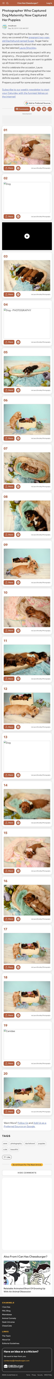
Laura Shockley (27, 47)
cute (5, 1149)
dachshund (30, 1143)
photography (16, 1143)
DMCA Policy (48, 1375)
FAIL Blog (6, 1311)
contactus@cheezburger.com (16, 1360)
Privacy (34, 1375)
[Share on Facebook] (33, 109)
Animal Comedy (9, 1318)
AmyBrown (12, 26)
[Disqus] (27, 1215)
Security (40, 1375)
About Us (6, 1339)
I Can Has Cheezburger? (27, 3)
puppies (41, 1143)
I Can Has (6, 1307)
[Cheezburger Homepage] (27, 1367)
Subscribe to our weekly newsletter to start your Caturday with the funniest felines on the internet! (25, 93)
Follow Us (23, 1122)
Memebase (7, 1314)
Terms (28, 1375)
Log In (49, 3)
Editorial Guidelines (10, 1343)
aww (5, 1143)
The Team (6, 1336)
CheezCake (7, 1326)
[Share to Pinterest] (44, 109)
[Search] (7, 3)
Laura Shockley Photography (41, 168)
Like (8, 1157)
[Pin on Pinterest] (18, 168)
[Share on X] (38, 109)
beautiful (14, 1149)
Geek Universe (8, 1322)
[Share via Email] (49, 109)
